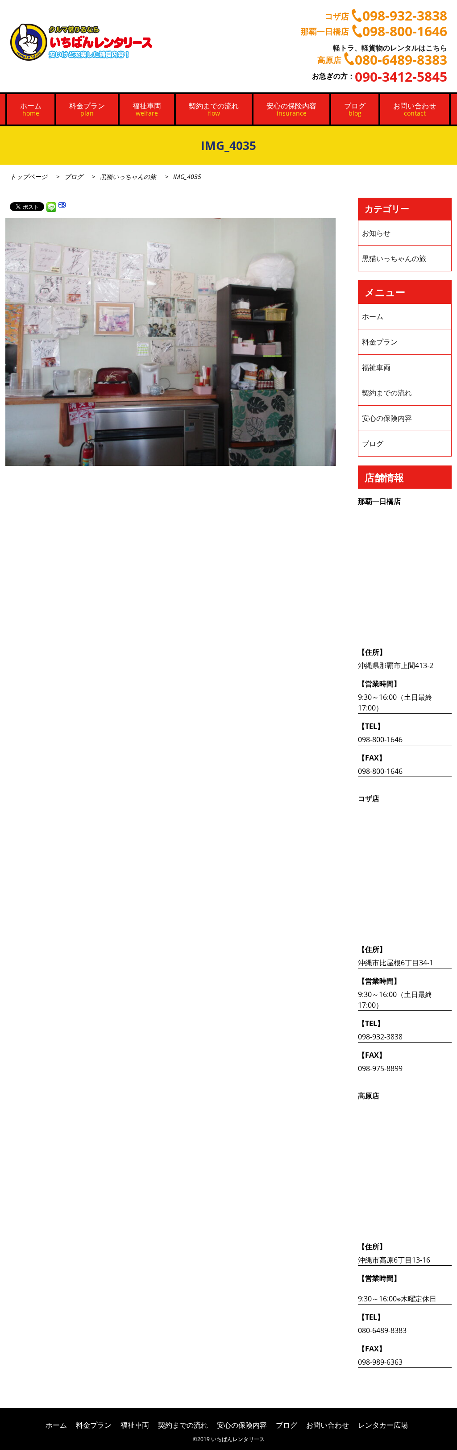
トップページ (28, 176)
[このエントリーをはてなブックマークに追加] (62, 206)
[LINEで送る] (51, 206)
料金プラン (87, 109)
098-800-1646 (380, 739)
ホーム (31, 109)
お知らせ (376, 233)
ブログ (355, 109)
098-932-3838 (380, 1037)
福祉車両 (147, 109)
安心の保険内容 (291, 109)
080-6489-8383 (382, 1330)
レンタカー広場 (383, 1425)
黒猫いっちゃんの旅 (128, 176)
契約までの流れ (214, 109)
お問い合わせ (414, 109)
